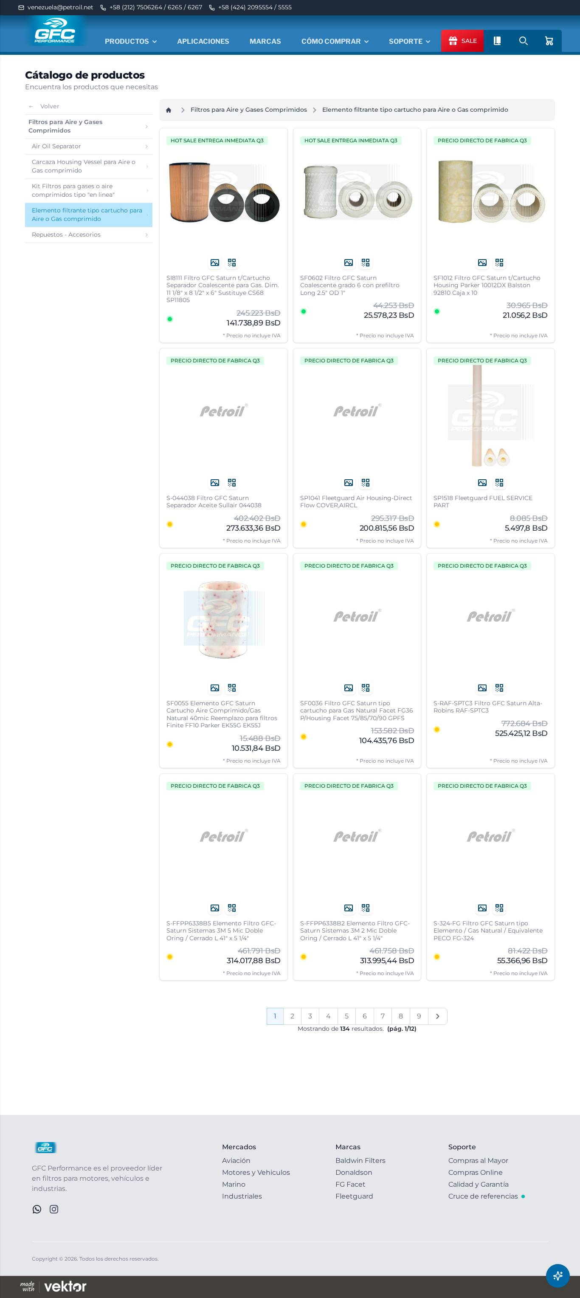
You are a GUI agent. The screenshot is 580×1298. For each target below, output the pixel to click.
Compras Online (475, 1172)
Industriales (242, 1196)
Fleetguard (354, 1196)
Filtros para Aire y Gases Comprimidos (249, 109)
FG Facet (350, 1184)
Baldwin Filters (360, 1161)
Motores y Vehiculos (256, 1172)
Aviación (236, 1161)
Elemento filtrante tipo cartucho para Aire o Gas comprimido (415, 109)
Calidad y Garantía (478, 1184)
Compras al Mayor (478, 1161)
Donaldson (353, 1172)
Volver (49, 106)
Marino (233, 1184)
